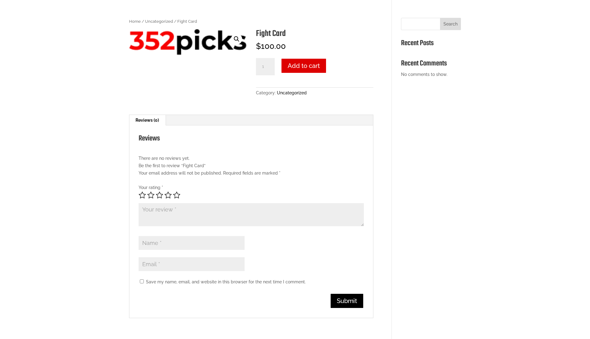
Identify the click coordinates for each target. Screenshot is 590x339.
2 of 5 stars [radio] (151, 195)
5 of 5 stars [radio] (176, 195)
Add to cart (304, 65)
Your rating (151, 187)
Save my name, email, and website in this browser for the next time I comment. (226, 281)
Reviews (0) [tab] (147, 120)
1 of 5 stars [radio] (142, 195)
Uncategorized (159, 21)
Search (450, 24)
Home (135, 21)
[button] (236, 39)
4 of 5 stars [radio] (168, 195)
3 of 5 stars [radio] (159, 195)
